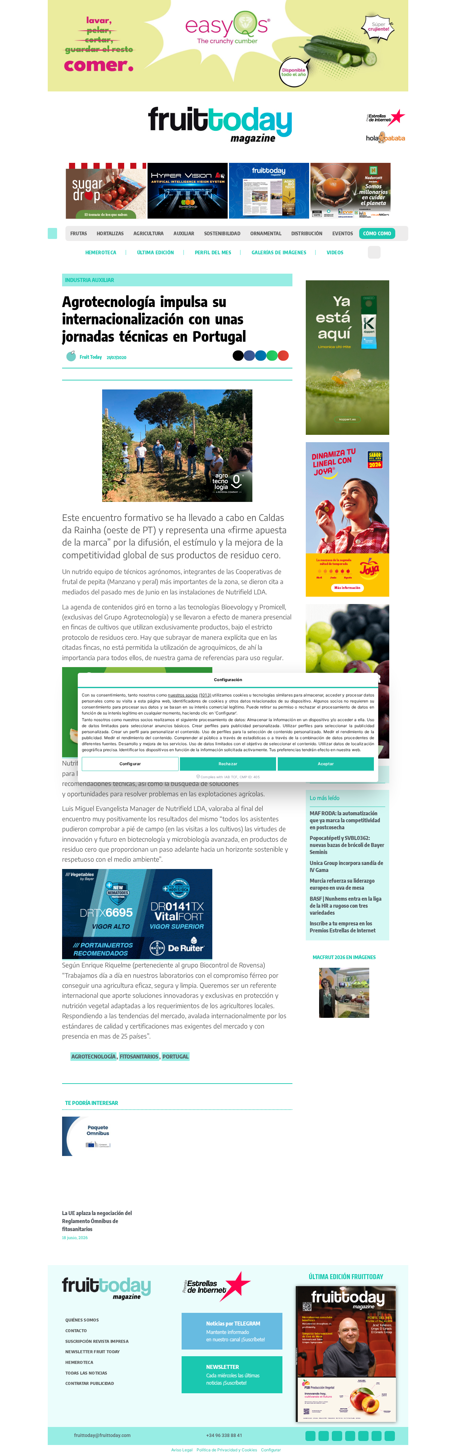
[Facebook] (337, 1436)
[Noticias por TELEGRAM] (195, 1326)
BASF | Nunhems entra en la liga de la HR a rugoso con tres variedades (346, 905)
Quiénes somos (82, 1320)
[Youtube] (363, 1436)
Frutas (78, 233)
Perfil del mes (213, 252)
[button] (52, 233)
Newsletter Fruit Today (92, 1351)
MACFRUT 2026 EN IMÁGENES (344, 957)
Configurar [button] (271, 1449)
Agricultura (149, 233)
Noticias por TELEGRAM (233, 1323)
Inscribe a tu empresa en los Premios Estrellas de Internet (343, 927)
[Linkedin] (350, 1436)
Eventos (342, 233)
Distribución (306, 233)
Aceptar (326, 764)
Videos (335, 252)
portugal (176, 1056)
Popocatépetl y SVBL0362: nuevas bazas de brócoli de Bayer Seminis (347, 845)
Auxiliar (184, 233)
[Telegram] (377, 1436)
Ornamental (265, 233)
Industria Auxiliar (89, 280)
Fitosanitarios (139, 1056)
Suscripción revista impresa (97, 1341)
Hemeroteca (101, 252)
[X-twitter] (310, 1436)
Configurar (130, 764)
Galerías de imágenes (279, 252)
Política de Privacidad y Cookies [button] (227, 1449)
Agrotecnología (93, 1056)
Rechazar (228, 764)
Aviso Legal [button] (182, 1449)
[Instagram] (323, 1436)
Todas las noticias (86, 1373)
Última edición (155, 252)
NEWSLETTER (222, 1367)
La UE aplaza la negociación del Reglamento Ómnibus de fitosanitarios (97, 1221)
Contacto (76, 1330)
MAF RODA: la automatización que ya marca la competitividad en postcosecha (345, 820)
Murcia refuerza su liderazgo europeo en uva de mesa (342, 884)
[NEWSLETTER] (195, 1370)
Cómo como (377, 233)
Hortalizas (110, 233)
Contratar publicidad (89, 1383)
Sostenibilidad (222, 233)
